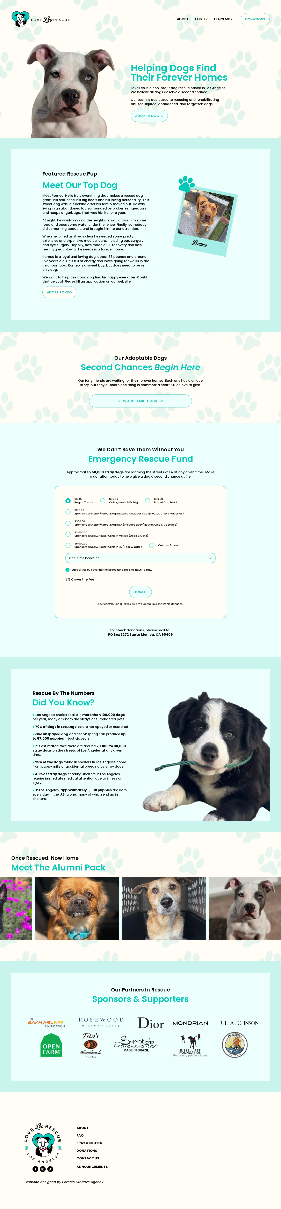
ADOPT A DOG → (149, 115)
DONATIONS (255, 19)
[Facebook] (35, 1169)
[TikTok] (50, 1169)
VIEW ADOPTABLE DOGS (138, 401)
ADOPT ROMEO (59, 292)
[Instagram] (43, 1169)
